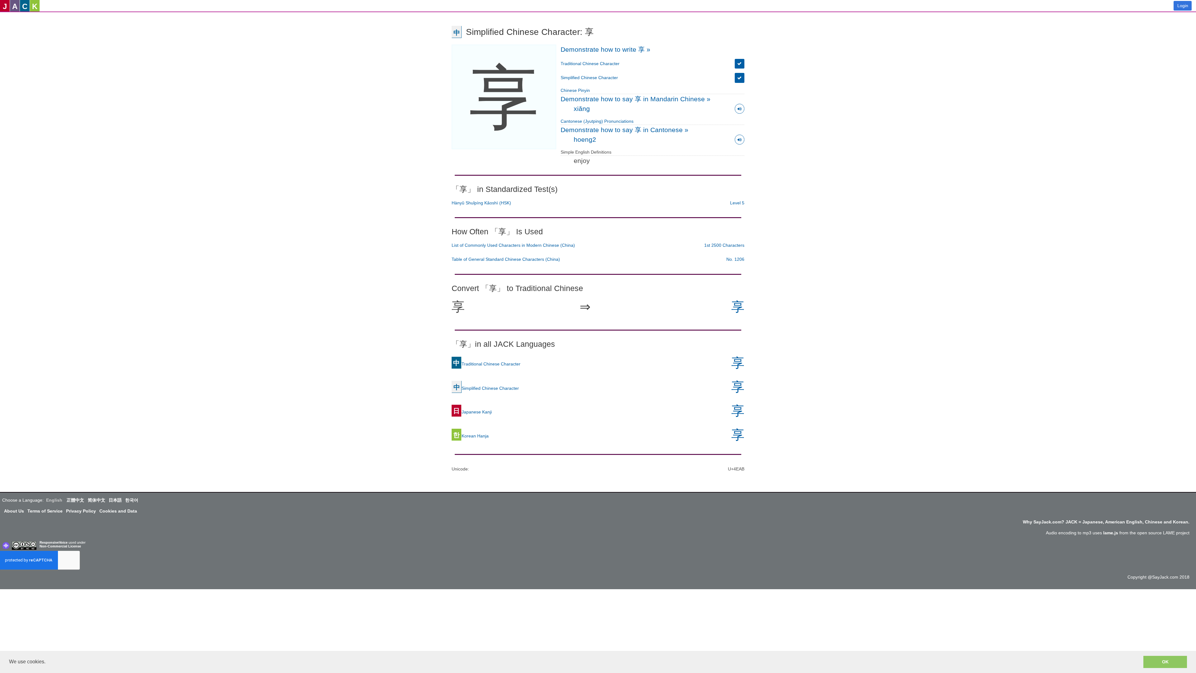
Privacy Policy (81, 510)
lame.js (1110, 532)
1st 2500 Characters (724, 245)
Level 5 (737, 202)
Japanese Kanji (472, 411)
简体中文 (96, 500)
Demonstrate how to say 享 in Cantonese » (624, 129)
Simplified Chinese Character (589, 77)
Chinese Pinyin (575, 90)
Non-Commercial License (60, 546)
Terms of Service (45, 510)
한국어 (131, 500)
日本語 (115, 500)
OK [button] (1165, 661)
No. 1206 (735, 259)
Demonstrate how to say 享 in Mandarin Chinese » (635, 99)
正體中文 (75, 500)
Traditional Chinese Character (590, 63)
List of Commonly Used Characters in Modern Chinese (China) (513, 245)
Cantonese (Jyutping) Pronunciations (597, 121)
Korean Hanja (471, 435)
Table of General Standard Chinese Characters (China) (506, 259)
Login (1182, 5)
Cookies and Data (118, 510)
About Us (14, 510)
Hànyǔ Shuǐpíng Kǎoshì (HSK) (481, 202)
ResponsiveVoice (54, 542)
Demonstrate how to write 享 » (605, 49)
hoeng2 (585, 139)
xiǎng (582, 108)
